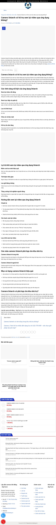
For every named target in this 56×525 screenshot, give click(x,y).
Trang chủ (3, 14)
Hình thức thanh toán (40, 504)
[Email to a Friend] (29, 332)
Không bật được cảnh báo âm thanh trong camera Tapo (19, 443)
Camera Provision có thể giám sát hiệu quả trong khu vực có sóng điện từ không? (25, 453)
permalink (28, 337)
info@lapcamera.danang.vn (9, 508)
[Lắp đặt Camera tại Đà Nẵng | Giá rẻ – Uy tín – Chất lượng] (28, 5)
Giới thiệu (23, 488)
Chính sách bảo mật (40, 513)
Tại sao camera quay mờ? (12, 438)
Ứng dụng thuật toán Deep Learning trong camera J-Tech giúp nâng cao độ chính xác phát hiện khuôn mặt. (30, 449)
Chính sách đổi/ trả (40, 497)
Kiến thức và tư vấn (11, 14)
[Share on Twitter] (26, 332)
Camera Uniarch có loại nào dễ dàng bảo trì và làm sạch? (19, 473)
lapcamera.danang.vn (8, 512)
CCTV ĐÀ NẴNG (16, 23)
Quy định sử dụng (39, 511)
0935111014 (11, 504)
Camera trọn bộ (25, 498)
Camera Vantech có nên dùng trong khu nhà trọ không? (21, 321)
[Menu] (2, 5)
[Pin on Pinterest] (32, 332)
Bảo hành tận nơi (44, 1)
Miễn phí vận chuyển (22, 1)
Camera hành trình (25, 503)
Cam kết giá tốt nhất (12, 1)
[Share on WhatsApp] (21, 332)
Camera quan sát (25, 501)
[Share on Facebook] (24, 332)
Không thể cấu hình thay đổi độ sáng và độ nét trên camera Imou (21, 468)
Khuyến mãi (24, 493)
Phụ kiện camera (25, 506)
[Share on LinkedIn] (34, 332)
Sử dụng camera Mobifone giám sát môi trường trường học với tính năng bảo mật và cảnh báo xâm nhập (29, 459)
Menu (5, 10)
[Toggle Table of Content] (15, 70)
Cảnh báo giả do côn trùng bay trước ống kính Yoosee (18, 464)
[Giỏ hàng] (54, 5)
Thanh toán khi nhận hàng (33, 1)
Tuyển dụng (24, 496)
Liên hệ (23, 491)
